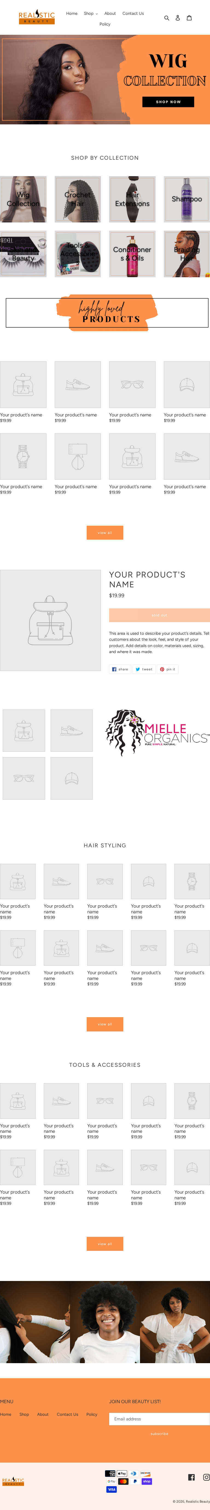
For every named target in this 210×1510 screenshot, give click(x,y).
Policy (91, 1414)
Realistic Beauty (198, 1501)
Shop (24, 1414)
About (43, 1414)
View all (105, 533)
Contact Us (67, 1414)
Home (5, 1414)
